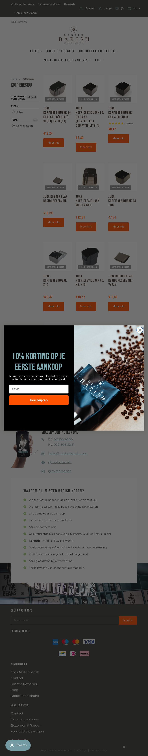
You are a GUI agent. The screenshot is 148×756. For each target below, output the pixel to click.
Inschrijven (39, 400)
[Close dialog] (140, 330)
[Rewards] (18, 745)
